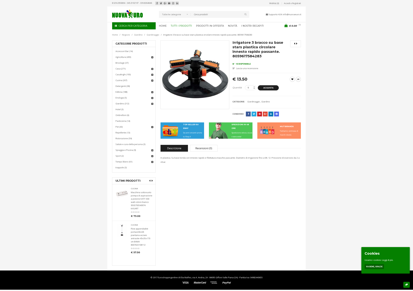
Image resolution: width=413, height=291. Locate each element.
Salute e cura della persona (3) (130, 144)
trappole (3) (121, 167)
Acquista (268, 88)
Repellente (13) (123, 132)
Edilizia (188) (121, 91)
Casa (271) (121, 68)
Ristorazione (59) (124, 138)
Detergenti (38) (123, 86)
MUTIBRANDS (287, 126)
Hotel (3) (119, 109)
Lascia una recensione (247, 68)
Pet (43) (119, 126)
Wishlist (292, 79)
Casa (133, 234)
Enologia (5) (121, 97)
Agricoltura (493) (123, 57)
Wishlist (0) (274, 3)
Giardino (138, 34)
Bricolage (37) (122, 62)
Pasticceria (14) (123, 121)
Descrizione (174, 148)
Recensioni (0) (203, 148)
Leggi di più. (387, 260)
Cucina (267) (121, 80)
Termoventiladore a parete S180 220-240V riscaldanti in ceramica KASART (141, 248)
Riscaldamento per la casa (141, 238)
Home (115, 34)
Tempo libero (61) (124, 161)
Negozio (126, 34)
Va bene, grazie (374, 266)
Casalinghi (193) (123, 74)
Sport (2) (120, 155)
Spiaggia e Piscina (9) (126, 150)
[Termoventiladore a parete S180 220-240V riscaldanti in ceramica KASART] (122, 239)
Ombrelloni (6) (122, 115)
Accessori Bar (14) (124, 51)
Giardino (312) (122, 103)
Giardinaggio (153, 34)
